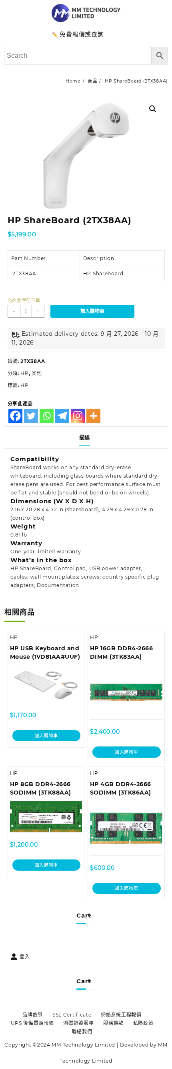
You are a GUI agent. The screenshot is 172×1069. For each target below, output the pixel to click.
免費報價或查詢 (82, 34)
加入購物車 (92, 311)
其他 (37, 373)
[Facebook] (15, 416)
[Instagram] (78, 416)
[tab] (86, 437)
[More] (93, 416)
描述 (84, 437)
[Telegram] (62, 416)
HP (24, 373)
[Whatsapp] (47, 416)
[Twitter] (31, 416)
